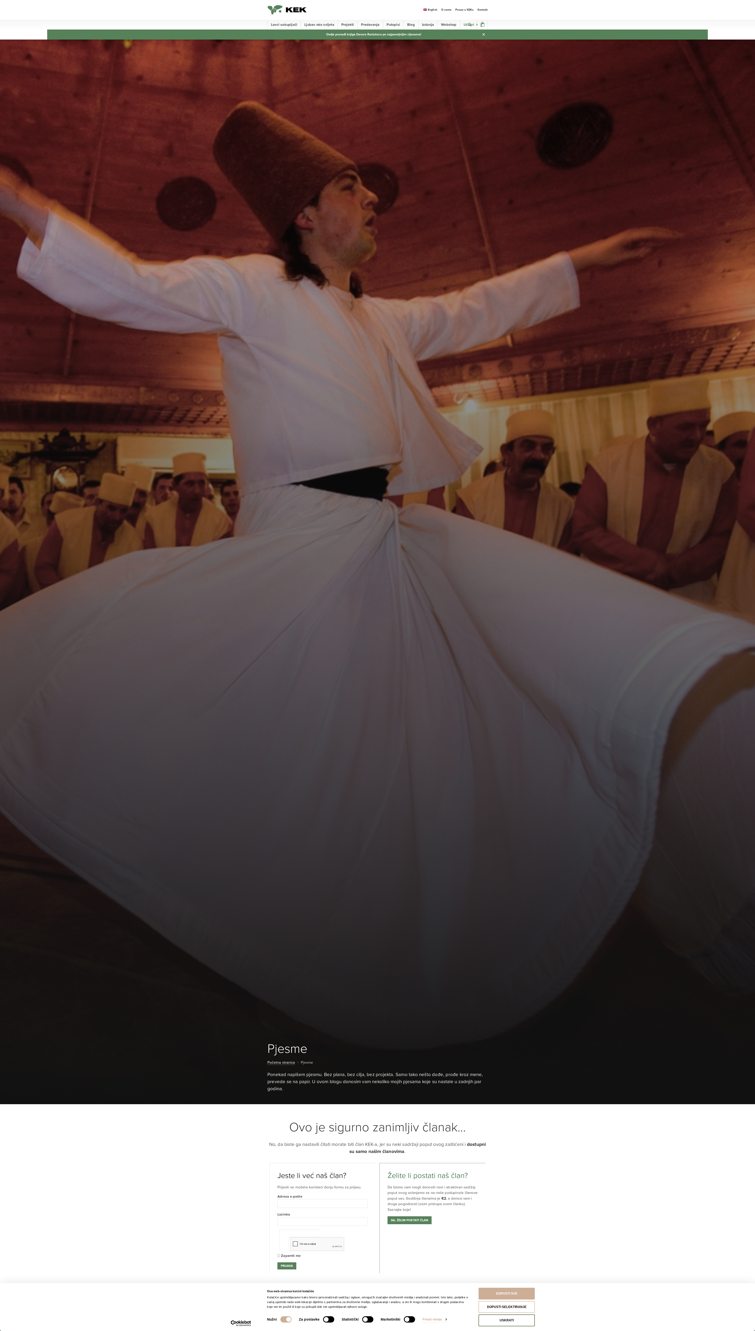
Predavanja (370, 24)
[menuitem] (430, 10)
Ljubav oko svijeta (319, 24)
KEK (287, 10)
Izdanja (428, 24)
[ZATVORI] (484, 34)
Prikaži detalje (432, 1319)
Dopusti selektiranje (507, 1307)
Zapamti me (290, 1255)
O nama (446, 9)
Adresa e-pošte (289, 1196)
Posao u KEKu (464, 9)
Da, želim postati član (409, 1220)
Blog (411, 24)
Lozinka (283, 1214)
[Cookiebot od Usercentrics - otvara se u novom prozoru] (241, 1323)
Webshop (448, 24)
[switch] (328, 1319)
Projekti (347, 24)
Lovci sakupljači (284, 24)
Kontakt (483, 9)
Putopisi (393, 24)
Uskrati (507, 1320)
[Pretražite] (470, 25)
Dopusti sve (506, 1293)
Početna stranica (281, 1062)
